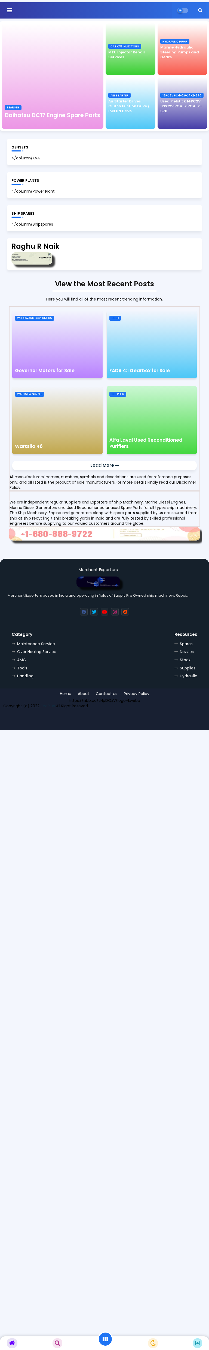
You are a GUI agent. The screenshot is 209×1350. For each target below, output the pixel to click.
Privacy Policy (136, 693)
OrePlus (48, 706)
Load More (102, 465)
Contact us (106, 693)
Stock (185, 660)
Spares (186, 644)
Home (65, 693)
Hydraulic (188, 676)
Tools (22, 668)
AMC (21, 660)
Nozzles (187, 651)
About (83, 693)
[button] (200, 10)
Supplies (187, 668)
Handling (25, 676)
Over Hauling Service (36, 651)
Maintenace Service (36, 644)
